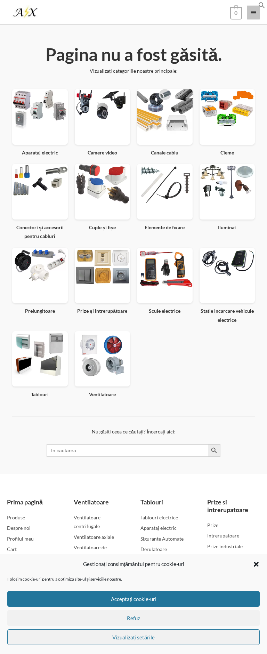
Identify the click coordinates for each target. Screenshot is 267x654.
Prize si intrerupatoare (227, 505)
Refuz (133, 618)
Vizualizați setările (133, 637)
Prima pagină (25, 502)
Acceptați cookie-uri (133, 599)
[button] (256, 564)
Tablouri (151, 502)
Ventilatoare (91, 502)
